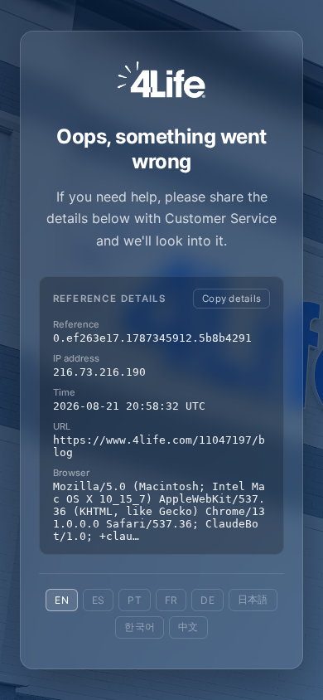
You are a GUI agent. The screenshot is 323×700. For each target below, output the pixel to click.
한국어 (139, 626)
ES (98, 600)
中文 (188, 626)
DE (207, 600)
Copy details (231, 298)
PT (134, 600)
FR (171, 600)
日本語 (253, 599)
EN (61, 600)
